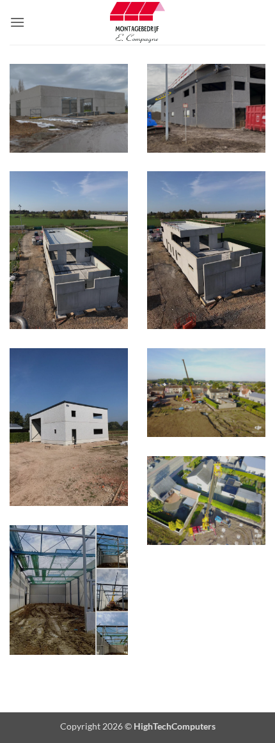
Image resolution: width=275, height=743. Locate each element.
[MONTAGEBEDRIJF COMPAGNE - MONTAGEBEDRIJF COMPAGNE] (137, 22)
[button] (17, 22)
